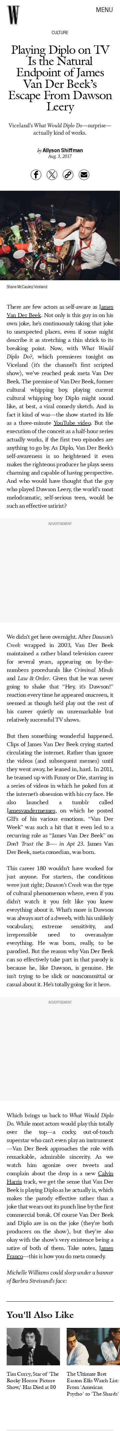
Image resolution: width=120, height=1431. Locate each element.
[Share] (36, 174)
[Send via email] (84, 174)
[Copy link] (68, 174)
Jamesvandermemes (31, 811)
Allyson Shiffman (63, 150)
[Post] (52, 174)
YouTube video (72, 423)
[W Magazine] (13, 15)
